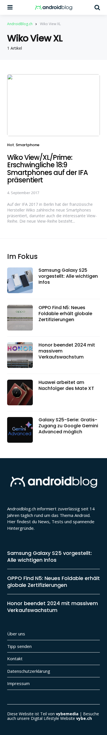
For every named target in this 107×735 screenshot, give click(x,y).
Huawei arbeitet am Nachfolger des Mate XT (66, 386)
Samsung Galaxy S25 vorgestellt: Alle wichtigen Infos (68, 276)
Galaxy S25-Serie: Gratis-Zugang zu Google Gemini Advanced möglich (68, 426)
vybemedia (67, 713)
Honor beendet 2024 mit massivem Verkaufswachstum (67, 351)
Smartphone (27, 145)
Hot (10, 145)
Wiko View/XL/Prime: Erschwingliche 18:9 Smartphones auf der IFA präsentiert (47, 169)
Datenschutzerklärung (28, 671)
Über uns (16, 634)
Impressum (18, 683)
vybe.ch (84, 718)
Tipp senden (19, 646)
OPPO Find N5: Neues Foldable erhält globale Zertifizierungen (65, 314)
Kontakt (15, 658)
